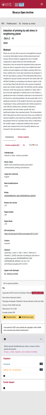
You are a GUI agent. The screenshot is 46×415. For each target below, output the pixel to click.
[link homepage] (7, 4)
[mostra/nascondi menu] (42, 4)
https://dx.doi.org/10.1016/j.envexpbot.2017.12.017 (21, 233)
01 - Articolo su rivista (27, 23)
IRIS (2, 23)
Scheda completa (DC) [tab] (12, 145)
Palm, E (7, 38)
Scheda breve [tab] (9, 137)
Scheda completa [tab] (23, 137)
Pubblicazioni (12, 23)
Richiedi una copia (27, 317)
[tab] (24, 145)
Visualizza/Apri (11, 317)
